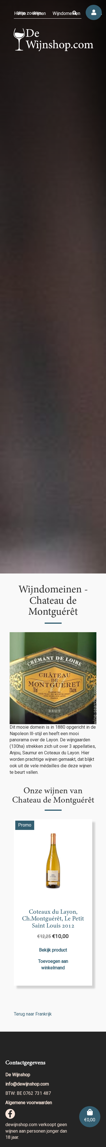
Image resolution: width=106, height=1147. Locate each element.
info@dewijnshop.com (27, 1084)
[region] (53, 287)
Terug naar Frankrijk (33, 1014)
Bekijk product (53, 950)
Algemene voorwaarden (28, 1102)
